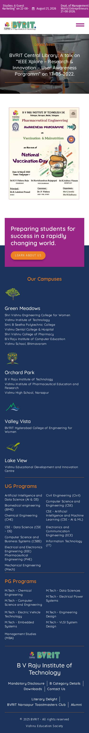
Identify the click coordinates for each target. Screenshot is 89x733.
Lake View (16, 460)
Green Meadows (22, 308)
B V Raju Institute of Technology (44, 668)
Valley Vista (18, 421)
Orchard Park (19, 372)
